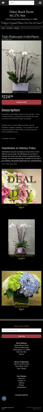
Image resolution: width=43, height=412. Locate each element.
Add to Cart (22, 102)
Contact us (21, 380)
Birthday (16, 28)
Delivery (21, 383)
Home (3, 28)
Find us (21, 354)
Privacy (21, 385)
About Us (21, 378)
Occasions (10, 28)
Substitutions (21, 387)
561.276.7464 (17, 15)
